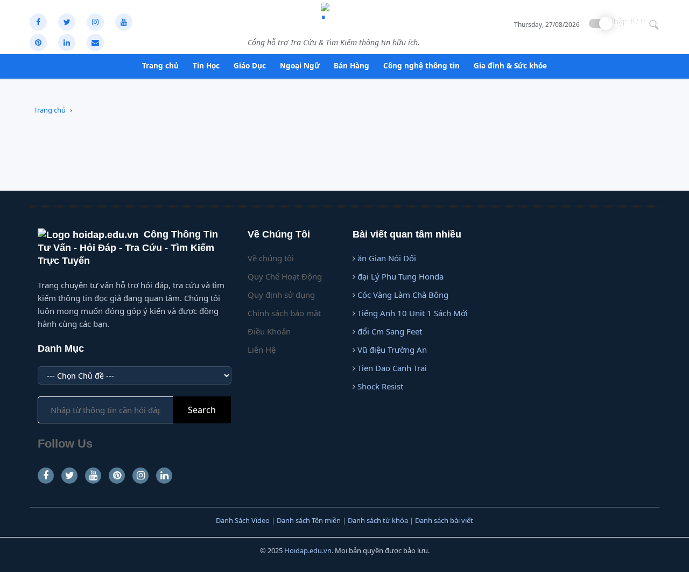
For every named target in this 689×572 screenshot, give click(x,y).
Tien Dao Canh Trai (392, 367)
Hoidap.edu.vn (308, 550)
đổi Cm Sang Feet (389, 331)
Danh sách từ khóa (378, 520)
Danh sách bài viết (444, 520)
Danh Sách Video (243, 520)
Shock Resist (380, 386)
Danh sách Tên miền (309, 520)
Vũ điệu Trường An (392, 349)
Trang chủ (50, 110)
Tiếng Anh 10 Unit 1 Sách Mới (412, 313)
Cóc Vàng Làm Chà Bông (402, 294)
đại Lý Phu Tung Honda (400, 276)
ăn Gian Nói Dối (386, 258)
